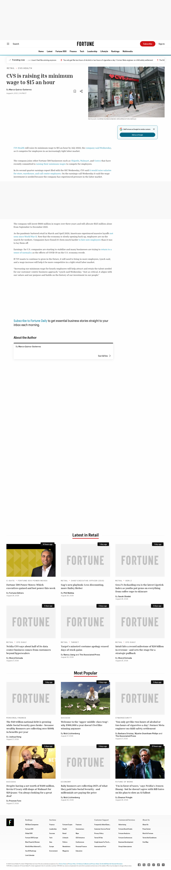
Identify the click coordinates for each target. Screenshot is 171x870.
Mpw (77, 833)
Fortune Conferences (125, 837)
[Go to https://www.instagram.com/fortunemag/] (153, 864)
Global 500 (28, 833)
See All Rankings (30, 851)
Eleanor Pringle (125, 798)
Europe (51, 846)
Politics (65, 842)
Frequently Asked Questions (103, 824)
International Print (100, 846)
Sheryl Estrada (16, 658)
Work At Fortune (148, 833)
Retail (11, 68)
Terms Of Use (98, 837)
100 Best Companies (31, 824)
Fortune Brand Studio (125, 829)
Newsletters (66, 846)
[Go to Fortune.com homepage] (85, 44)
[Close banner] (154, 129)
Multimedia (128, 51)
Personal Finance (16, 718)
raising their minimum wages (51, 164)
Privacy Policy (99, 833)
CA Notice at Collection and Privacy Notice (88, 864)
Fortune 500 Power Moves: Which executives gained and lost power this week (30, 586)
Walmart (84, 160)
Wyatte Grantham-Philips (146, 734)
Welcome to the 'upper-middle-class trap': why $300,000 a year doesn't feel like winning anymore (84, 725)
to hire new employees (90, 239)
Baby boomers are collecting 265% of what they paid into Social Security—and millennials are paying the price (84, 789)
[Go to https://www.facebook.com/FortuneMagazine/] (139, 864)
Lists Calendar (29, 855)
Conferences (80, 842)
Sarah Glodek (124, 597)
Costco (97, 160)
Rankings (115, 51)
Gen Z (128, 581)
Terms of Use (62, 864)
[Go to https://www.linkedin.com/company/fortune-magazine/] (148, 864)
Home (41, 51)
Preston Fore (15, 801)
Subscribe (147, 43)
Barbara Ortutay (126, 734)
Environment (53, 851)
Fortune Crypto (67, 824)
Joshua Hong (15, 737)
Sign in (162, 43)
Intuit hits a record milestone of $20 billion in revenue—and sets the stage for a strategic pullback (139, 649)
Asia (50, 842)
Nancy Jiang (69, 655)
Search (16, 43)
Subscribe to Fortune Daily (30, 321)
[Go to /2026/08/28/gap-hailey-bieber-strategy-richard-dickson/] (85, 560)
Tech (82, 51)
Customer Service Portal (102, 829)
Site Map (145, 842)
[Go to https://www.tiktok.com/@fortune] (158, 864)
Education (79, 851)
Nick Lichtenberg (72, 734)
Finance (73, 51)
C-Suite (10, 581)
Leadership (92, 51)
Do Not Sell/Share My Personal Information (111, 864)
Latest (49, 51)
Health (65, 829)
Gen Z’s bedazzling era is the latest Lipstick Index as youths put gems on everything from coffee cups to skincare (139, 588)
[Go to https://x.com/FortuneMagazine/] (144, 864)
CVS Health (25, 68)
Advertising (122, 824)
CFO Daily (21, 642)
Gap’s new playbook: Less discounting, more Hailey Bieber (82, 586)
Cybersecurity (123, 718)
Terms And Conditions (149, 837)
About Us (145, 824)
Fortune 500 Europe (31, 837)
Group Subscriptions (125, 846)
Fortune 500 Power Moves (33, 581)
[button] (41, 51)
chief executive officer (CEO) (87, 581)
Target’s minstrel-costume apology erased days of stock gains (85, 648)
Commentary (80, 829)
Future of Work (124, 782)
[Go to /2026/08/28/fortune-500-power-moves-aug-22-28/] (31, 560)
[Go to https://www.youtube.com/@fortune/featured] (163, 864)
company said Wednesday (98, 148)
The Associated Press (89, 655)
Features (78, 824)
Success (65, 718)
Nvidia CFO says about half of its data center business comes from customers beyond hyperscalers (28, 649)
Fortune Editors (16, 593)
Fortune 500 (61, 51)
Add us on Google (137, 135)
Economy (66, 782)
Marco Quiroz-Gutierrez (20, 90)
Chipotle (75, 160)
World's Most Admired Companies (36, 846)
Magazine (66, 851)
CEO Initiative (80, 837)
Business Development (125, 842)
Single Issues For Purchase (102, 842)
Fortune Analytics (124, 833)
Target (75, 642)
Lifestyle (104, 51)
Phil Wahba (69, 593)
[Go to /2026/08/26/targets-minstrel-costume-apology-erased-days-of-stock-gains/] (85, 622)
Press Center (147, 829)
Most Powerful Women (32, 842)
